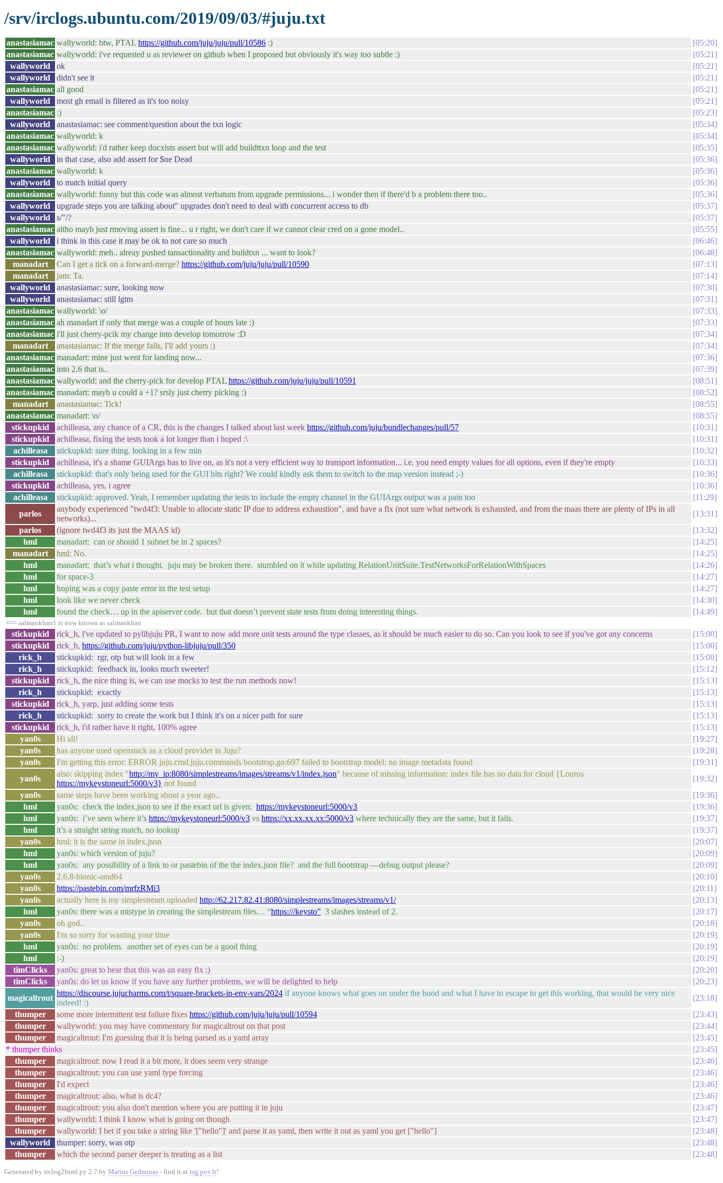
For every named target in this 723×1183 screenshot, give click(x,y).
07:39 (705, 368)
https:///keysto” (296, 911)
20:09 (705, 853)
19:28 (705, 750)
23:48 (705, 1130)
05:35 (705, 147)
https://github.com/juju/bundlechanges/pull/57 (383, 427)
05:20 (705, 42)
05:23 (705, 112)
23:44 (705, 1025)
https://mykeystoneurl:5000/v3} (109, 783)
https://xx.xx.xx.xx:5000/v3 (307, 818)
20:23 (705, 981)
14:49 (705, 611)
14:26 (705, 565)
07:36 (705, 357)
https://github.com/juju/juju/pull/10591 (292, 380)
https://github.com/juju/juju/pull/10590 (245, 264)
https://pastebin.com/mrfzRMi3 (108, 888)
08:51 (705, 380)
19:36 (705, 794)
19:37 (705, 818)
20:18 (705, 923)
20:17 (705, 911)
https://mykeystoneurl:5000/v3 (306, 806)
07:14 (705, 275)
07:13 (705, 264)
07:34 (705, 334)
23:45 (705, 1037)
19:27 (705, 738)
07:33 (705, 310)
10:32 (705, 450)
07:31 (705, 299)
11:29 (704, 497)
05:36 (705, 159)
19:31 (705, 762)
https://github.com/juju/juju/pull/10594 (253, 1014)
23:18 (705, 997)
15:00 (705, 633)
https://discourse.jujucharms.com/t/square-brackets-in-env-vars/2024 (170, 993)
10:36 (705, 473)
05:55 (705, 229)
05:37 (705, 205)
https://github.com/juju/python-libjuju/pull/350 (159, 645)
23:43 (705, 1014)
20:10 (705, 876)
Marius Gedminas (133, 1172)
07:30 (705, 287)
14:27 (705, 576)
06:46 (705, 240)
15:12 (705, 668)
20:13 (705, 899)
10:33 (705, 462)
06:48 (705, 252)
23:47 (705, 1107)
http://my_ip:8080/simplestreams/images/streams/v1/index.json (233, 773)
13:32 (705, 530)
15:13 (705, 680)
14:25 (705, 541)
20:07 (705, 841)
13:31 (705, 513)
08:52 (705, 392)
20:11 (704, 888)
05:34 (705, 124)
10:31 (705, 427)
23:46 (705, 1060)
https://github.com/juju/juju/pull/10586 (202, 42)
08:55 (705, 403)
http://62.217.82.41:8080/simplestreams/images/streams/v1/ (298, 899)
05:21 (705, 54)
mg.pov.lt (202, 1172)
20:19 (705, 934)
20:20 (705, 969)
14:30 (705, 599)
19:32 (705, 778)
